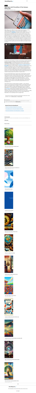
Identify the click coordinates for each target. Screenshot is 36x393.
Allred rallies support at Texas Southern (10, 295)
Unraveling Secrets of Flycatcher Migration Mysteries (14, 108)
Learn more (6, 120)
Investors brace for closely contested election (11, 274)
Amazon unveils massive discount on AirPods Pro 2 (12, 167)
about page (20, 96)
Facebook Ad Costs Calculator (9, 210)
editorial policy (13, 96)
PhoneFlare (8, 88)
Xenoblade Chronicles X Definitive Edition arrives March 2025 (13, 338)
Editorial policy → (18, 101)
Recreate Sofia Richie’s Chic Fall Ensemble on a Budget (15, 110)
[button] (27, 1)
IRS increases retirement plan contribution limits (12, 146)
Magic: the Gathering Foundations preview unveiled (12, 359)
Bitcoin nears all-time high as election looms (11, 231)
